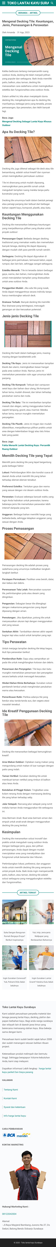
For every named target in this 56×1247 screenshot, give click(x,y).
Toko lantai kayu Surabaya (31, 1243)
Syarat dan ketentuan (14, 1107)
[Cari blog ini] (52, 3)
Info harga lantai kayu (15, 1115)
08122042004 (9, 1214)
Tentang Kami (11, 1089)
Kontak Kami (10, 1098)
